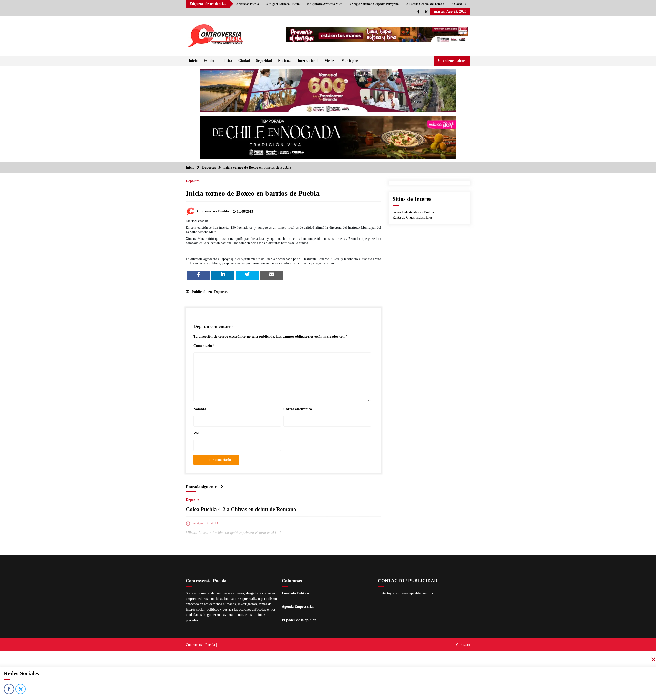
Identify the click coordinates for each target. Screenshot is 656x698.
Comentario (204, 346)
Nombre (199, 409)
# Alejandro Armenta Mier (324, 4)
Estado (209, 61)
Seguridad (264, 61)
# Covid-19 (459, 4)
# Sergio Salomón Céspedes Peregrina (374, 4)
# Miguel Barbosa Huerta (283, 4)
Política (226, 61)
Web (196, 433)
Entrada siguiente (201, 486)
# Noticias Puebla (247, 4)
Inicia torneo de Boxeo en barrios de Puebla (253, 193)
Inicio (193, 61)
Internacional (308, 61)
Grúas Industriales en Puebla (413, 212)
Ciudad (244, 61)
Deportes (192, 181)
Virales (330, 61)
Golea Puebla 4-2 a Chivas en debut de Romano (241, 509)
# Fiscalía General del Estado (425, 4)
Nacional (285, 61)
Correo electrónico (297, 409)
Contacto (463, 645)
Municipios (349, 61)
